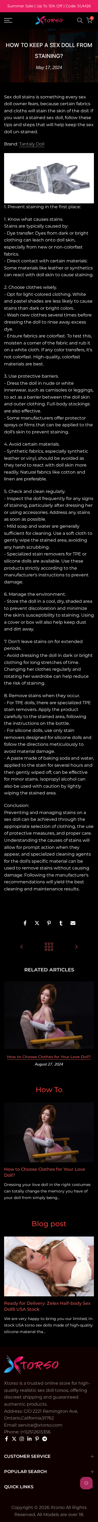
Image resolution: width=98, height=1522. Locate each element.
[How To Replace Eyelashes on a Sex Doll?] (21, 947)
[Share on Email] (73, 923)
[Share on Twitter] (37, 923)
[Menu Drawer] (13, 20)
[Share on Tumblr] (61, 923)
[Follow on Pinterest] (37, 1439)
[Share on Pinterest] (49, 923)
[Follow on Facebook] (6, 1439)
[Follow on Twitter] (14, 1439)
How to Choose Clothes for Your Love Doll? (49, 1056)
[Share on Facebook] (25, 923)
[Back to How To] (49, 947)
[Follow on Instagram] (21, 1439)
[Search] (80, 20)
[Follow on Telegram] (44, 1439)
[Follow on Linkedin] (29, 1439)
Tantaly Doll (31, 144)
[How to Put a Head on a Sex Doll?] (76, 947)
